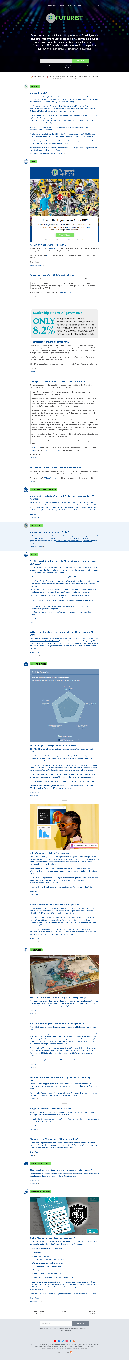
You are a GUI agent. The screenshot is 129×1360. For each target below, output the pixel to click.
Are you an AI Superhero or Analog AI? (48, 244)
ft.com (31, 1155)
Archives (61, 5)
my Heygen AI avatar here (58, 143)
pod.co (32, 481)
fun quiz (49, 255)
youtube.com (33, 457)
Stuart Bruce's (59, 1346)
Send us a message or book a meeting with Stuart (74, 541)
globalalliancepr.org (35, 1301)
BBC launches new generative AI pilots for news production (58, 1023)
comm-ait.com (88, 781)
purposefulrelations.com (36, 265)
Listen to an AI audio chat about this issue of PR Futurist (56, 467)
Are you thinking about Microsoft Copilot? (49, 532)
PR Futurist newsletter (52, 478)
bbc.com (32, 1067)
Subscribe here (35, 448)
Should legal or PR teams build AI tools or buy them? (54, 1139)
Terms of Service (80, 1348)
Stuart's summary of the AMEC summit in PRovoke (53, 275)
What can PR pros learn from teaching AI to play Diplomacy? (58, 997)
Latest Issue (52, 5)
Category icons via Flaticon (86, 1346)
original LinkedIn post (54, 450)
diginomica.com (34, 655)
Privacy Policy (81, 1344)
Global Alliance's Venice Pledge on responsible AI (53, 1238)
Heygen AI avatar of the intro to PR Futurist (50, 1108)
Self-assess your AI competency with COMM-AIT (53, 745)
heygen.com (33, 1129)
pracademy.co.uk (34, 517)
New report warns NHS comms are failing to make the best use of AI (61, 1170)
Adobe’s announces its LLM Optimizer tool (49, 853)
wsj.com (32, 622)
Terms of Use (72, 1344)
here (74, 1277)
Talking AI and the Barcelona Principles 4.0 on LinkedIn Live (57, 381)
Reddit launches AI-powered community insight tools (54, 904)
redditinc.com (33, 941)
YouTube (33, 450)
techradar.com (34, 894)
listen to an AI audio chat (48, 148)
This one (77, 1112)
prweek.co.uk (33, 1183)
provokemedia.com (35, 300)
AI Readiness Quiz (53, 248)
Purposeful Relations (91, 1344)
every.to (32, 1013)
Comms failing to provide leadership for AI (49, 341)
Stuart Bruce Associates (41, 1346)
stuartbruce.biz (34, 371)
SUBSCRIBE (80, 61)
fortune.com (33, 1098)
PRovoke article (65, 292)
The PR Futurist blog (73, 5)
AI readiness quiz (64, 97)
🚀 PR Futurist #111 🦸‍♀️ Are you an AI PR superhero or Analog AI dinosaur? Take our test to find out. (64, 78)
